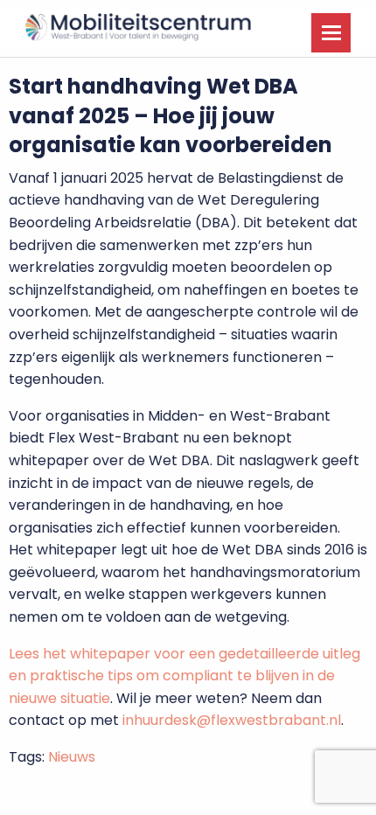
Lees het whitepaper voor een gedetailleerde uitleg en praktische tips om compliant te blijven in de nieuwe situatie (184, 676)
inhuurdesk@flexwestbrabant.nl (231, 720)
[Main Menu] (331, 32)
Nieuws (71, 757)
